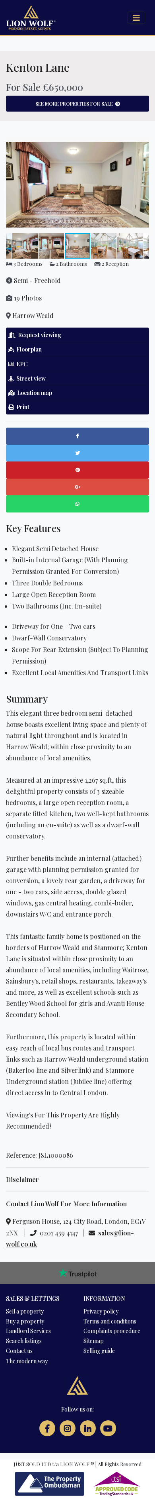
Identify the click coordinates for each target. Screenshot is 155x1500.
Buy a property (25, 1321)
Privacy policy (100, 1311)
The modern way (27, 1361)
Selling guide (99, 1351)
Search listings (24, 1341)
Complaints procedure (111, 1331)
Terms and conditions (109, 1321)
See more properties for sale (75, 103)
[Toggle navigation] (136, 18)
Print (21, 407)
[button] (142, 143)
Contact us (19, 1351)
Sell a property (25, 1311)
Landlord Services (28, 1331)
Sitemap (93, 1341)
